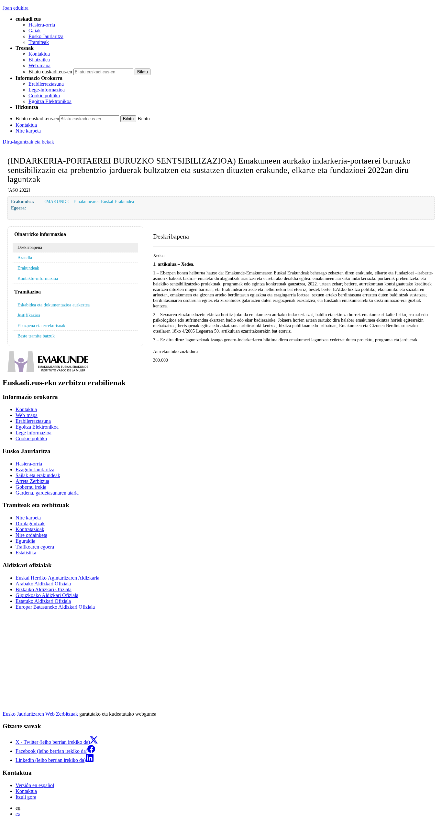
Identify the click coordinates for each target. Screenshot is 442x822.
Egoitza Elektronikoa (50, 101)
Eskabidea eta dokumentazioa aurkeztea (53, 304)
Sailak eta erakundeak (38, 475)
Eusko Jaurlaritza (45, 36)
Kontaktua (39, 54)
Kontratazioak (30, 529)
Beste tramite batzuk (36, 335)
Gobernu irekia (31, 487)
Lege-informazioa (46, 89)
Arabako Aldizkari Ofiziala (43, 583)
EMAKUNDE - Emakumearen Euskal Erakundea (88, 201)
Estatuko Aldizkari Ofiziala (43, 601)
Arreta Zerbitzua (32, 481)
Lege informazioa (33, 432)
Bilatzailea (39, 59)
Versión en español (35, 785)
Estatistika (26, 552)
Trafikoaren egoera (35, 547)
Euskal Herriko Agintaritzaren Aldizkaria (57, 578)
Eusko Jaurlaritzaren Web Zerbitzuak (40, 714)
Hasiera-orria (41, 24)
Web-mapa (39, 65)
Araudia (24, 257)
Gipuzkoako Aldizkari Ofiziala (47, 595)
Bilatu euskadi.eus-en (50, 71)
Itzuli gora (26, 797)
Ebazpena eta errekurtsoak (41, 325)
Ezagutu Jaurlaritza (35, 469)
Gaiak (34, 30)
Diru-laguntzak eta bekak (28, 141)
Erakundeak (28, 268)
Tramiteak (38, 42)
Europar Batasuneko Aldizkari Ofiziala (55, 607)
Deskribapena (29, 247)
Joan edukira (15, 8)
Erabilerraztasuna (46, 84)
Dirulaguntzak (30, 523)
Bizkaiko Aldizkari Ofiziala (44, 589)
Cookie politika (44, 95)
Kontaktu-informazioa (37, 278)
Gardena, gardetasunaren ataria (47, 493)
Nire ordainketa (31, 535)
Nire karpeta (28, 130)
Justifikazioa (28, 315)
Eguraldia (25, 541)
